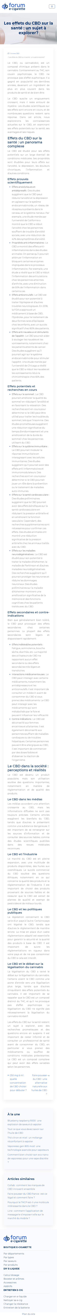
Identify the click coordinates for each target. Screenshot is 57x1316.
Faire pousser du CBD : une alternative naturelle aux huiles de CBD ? (39, 1084)
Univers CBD (14, 53)
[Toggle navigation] (52, 6)
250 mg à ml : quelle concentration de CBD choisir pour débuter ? (18, 1083)
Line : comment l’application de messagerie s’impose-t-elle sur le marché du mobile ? (26, 1215)
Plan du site (28, 1314)
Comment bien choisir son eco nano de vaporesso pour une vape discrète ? (28, 1158)
